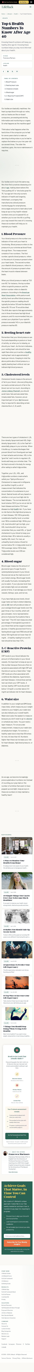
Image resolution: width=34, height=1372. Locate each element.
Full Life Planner (6, 1294)
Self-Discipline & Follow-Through (11, 1308)
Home (3, 14)
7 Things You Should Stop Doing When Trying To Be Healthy (15, 1028)
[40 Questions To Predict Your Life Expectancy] (17, 949)
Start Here (6, 1271)
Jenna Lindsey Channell (11, 391)
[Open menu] (30, 6)
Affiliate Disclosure (27, 1358)
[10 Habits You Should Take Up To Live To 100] (17, 916)
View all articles (13, 1172)
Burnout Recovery (6, 1305)
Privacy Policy (16, 1358)
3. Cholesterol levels (11, 89)
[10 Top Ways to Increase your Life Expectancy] (17, 982)
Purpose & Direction (7, 1310)
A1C (8, 605)
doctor (29, 719)
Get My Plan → (24, 2)
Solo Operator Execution (8, 1318)
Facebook (4, 1344)
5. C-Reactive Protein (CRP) (14, 96)
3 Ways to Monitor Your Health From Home (13, 861)
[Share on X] (12, 71)
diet (20, 400)
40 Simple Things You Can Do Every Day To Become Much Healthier (16, 898)
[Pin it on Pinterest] (8, 71)
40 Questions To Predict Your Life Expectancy (16, 966)
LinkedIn (4, 1347)
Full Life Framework (7, 1278)
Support (4, 1339)
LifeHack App (5, 1289)
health (16, 509)
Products (5, 1287)
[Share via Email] (17, 71)
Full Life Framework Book (9, 1292)
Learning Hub (5, 1297)
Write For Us (5, 1333)
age (7, 188)
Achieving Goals (6, 1283)
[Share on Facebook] (3, 71)
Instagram (12, 1344)
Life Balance (5, 1281)
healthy (28, 352)
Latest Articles (6, 1328)
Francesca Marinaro (9, 58)
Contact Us (5, 1326)
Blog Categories (6, 1331)
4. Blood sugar (9, 92)
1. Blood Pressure (10, 82)
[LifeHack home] (8, 6)
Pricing (3, 1299)
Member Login (5, 1336)
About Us (4, 1323)
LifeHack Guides (6, 1273)
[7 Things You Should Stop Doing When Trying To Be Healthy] (17, 1013)
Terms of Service (6, 1358)
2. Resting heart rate (12, 85)
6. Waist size (9, 99)
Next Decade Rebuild (7, 1315)
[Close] (31, 2)
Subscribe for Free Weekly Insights (17, 1243)
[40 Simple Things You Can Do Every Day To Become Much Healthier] (17, 880)
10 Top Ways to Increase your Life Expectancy (16, 997)
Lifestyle (9, 14)
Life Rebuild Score (7, 1276)
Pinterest (18, 1344)
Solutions (5, 1303)
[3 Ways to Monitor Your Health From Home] (17, 845)
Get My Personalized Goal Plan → (17, 1136)
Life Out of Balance (7, 1313)
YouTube (27, 1344)
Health (16, 14)
